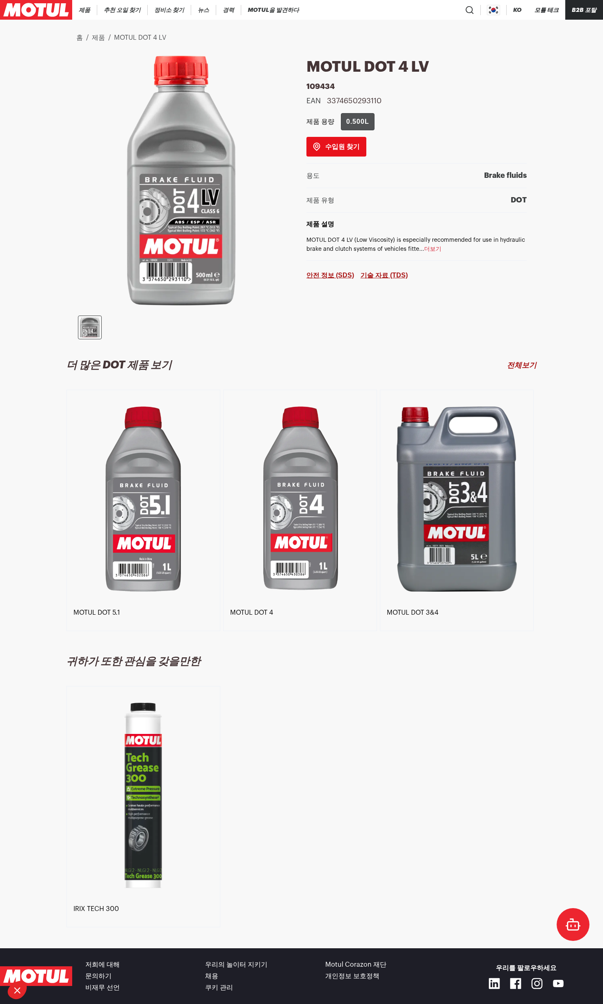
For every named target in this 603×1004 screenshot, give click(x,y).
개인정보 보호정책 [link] (352, 976)
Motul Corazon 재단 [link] (355, 964)
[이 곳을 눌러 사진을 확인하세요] (90, 327)
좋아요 (137, 962)
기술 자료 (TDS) (384, 275)
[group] (358, 121)
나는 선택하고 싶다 (51, 962)
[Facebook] (515, 983)
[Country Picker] (494, 10)
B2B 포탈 (584, 10)
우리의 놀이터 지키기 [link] (236, 964)
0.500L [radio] (357, 121)
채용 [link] (211, 976)
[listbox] (301, 513)
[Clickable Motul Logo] (36, 10)
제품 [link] (98, 37)
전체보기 (522, 365)
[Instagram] (537, 983)
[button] (17, 990)
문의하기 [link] (98, 976)
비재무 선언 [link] (102, 987)
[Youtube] (558, 983)
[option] (144, 507)
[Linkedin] (494, 983)
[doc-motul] (573, 924)
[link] (203, 10)
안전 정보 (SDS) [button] (330, 275)
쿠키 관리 (219, 987)
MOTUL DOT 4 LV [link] (140, 37)
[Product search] (469, 10)
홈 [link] (79, 37)
